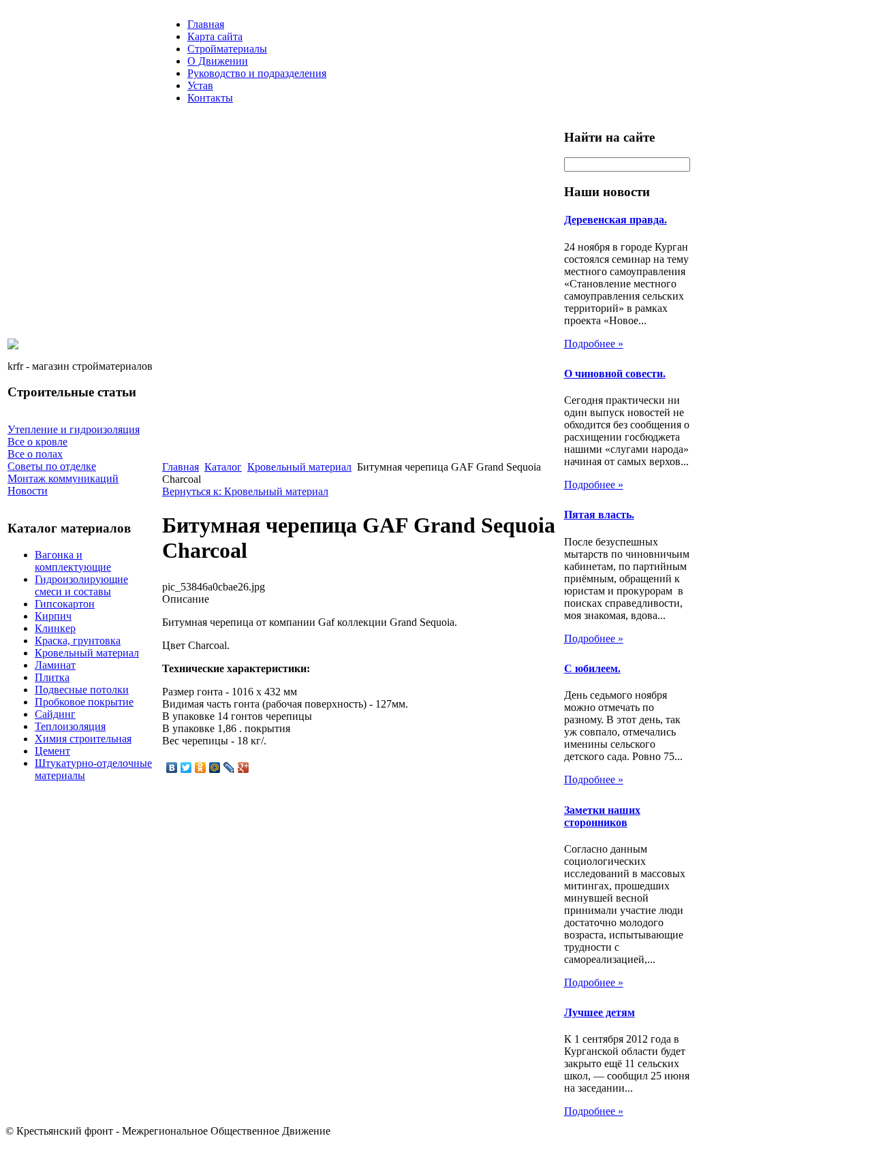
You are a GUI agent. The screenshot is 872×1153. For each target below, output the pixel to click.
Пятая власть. (599, 514)
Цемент (52, 751)
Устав (200, 85)
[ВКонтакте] (172, 767)
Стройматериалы (227, 48)
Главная (205, 24)
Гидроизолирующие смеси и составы (81, 585)
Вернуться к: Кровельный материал (245, 491)
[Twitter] (186, 767)
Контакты (210, 98)
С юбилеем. (592, 668)
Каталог (223, 467)
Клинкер (55, 628)
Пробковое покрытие (84, 702)
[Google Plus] (243, 767)
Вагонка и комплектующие (73, 561)
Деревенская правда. (615, 219)
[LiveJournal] (229, 767)
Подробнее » (593, 343)
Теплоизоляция (70, 726)
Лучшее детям (599, 1012)
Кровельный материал (87, 653)
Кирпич (53, 616)
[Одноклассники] (200, 767)
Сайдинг (55, 714)
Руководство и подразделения (256, 73)
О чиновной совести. (615, 373)
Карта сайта (215, 36)
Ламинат (55, 665)
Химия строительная (83, 738)
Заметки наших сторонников (602, 816)
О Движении (217, 61)
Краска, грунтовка (78, 640)
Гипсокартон (65, 604)
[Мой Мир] (215, 767)
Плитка (52, 677)
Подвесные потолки (82, 689)
